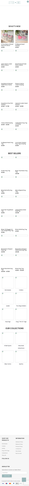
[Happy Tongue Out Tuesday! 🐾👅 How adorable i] (7, 415)
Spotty (21, 364)
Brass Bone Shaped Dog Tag (6, 249)
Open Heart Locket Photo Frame (6, 64)
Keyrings (7, 322)
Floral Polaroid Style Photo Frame (20, 64)
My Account (18, 453)
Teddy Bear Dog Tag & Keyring (21, 123)
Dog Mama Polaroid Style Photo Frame (6, 84)
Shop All (4, 455)
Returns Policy (19, 444)
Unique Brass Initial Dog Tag (20, 210)
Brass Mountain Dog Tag (7, 269)
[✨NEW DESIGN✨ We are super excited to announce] (7, 427)
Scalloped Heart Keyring (20, 44)
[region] (14, 13)
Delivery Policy (19, 442)
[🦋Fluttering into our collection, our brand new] (7, 398)
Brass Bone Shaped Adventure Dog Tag (21, 249)
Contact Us (18, 449)
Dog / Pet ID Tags (21, 322)
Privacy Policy (19, 446)
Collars (21, 290)
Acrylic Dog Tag (5, 170)
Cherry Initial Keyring (7, 123)
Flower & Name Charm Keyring (19, 84)
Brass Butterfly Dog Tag (6, 191)
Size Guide (18, 451)
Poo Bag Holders (21, 306)
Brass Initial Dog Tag (21, 229)
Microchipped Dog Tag (20, 191)
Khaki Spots (7, 346)
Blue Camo (8, 364)
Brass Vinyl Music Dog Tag (21, 171)
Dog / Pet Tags (5, 450)
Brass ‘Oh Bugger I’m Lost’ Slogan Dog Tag (7, 230)
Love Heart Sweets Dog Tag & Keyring (20, 143)
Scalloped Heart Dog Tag (7, 143)
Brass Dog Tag (19, 268)
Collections (5, 453)
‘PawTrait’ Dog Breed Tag (7, 210)
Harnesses (8, 290)
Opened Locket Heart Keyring (21, 103)
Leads (8, 306)
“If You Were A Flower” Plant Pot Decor (7, 44)
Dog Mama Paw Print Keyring (7, 103)
